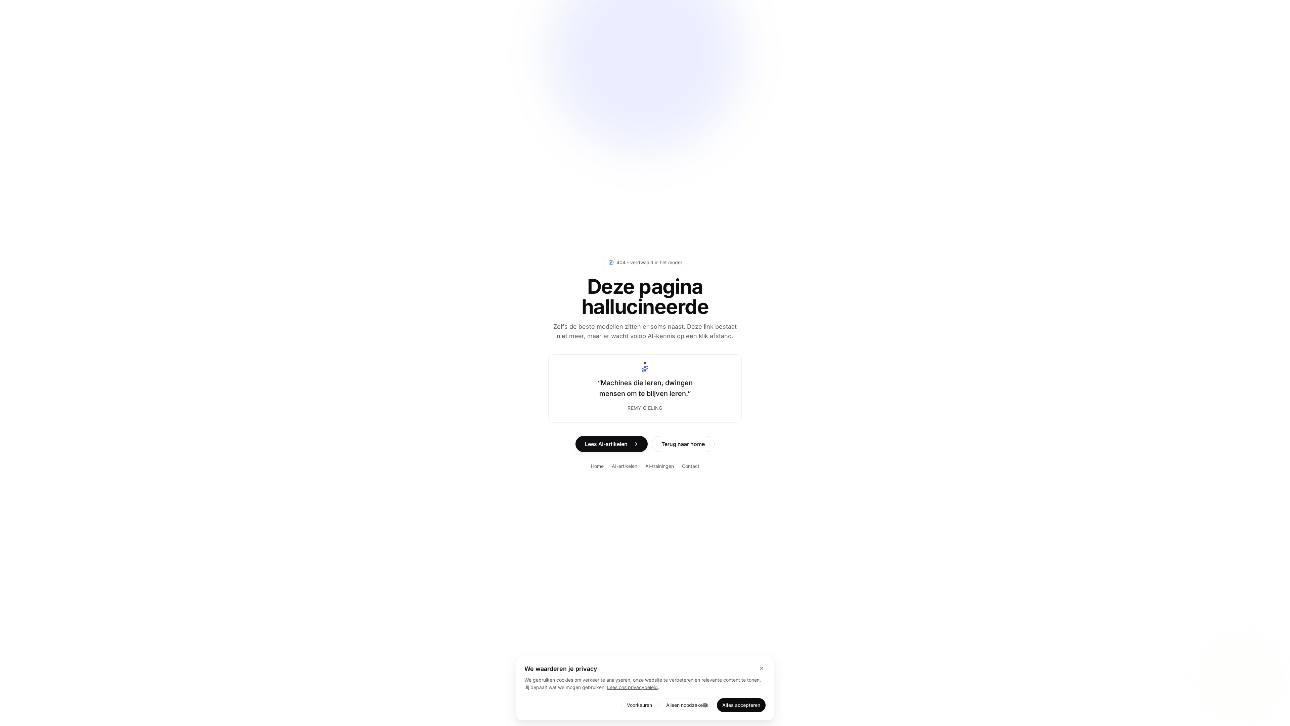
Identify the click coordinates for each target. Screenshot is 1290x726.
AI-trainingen (659, 466)
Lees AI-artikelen (606, 444)
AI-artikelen (624, 466)
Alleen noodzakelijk (687, 705)
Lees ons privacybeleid (632, 687)
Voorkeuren (639, 705)
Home (597, 466)
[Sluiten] (762, 668)
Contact (690, 466)
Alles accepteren (741, 705)
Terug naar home (683, 444)
